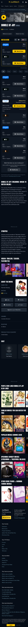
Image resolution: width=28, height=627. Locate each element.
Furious (4, 542)
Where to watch (7, 33)
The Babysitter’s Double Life (8, 598)
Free (9, 71)
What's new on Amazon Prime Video (11, 580)
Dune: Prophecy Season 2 (8, 605)
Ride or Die (4, 548)
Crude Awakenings (6, 592)
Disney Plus (5, 560)
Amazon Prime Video (7, 564)
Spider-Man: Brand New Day (9, 532)
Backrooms (4, 528)
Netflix (3, 558)
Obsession (4, 526)
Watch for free (20, 33)
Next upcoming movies (7, 587)
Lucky (3, 544)
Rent (15, 71)
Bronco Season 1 (6, 610)
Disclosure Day (5, 535)
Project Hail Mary (6, 530)
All (3, 71)
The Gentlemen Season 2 (8, 607)
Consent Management (19, 518)
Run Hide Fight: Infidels (7, 590)
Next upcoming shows (7, 603)
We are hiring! (6, 517)
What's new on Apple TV (8, 578)
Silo (3, 546)
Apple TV (4, 562)
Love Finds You (5, 596)
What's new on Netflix (7, 574)
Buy (21, 71)
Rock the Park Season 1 (7, 615)
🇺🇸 (23, 39)
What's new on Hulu (7, 582)
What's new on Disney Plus (8, 576)
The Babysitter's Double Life (8, 594)
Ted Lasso (4, 550)
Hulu (3, 566)
